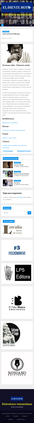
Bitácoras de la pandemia (10, 122)
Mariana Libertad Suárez (21, 174)
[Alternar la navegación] (31, 25)
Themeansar (29, 413)
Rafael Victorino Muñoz (22, 166)
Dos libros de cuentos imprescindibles (13, 130)
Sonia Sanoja (8, 151)
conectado (19, 197)
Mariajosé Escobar (24, 151)
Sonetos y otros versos (9, 138)
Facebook (15, 416)
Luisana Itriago (18, 165)
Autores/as (5, 31)
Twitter (7, 416)
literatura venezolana (17, 14)
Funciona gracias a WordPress (9, 413)
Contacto (10, 419)
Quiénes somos (21, 419)
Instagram (24, 416)
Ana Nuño (17, 183)
